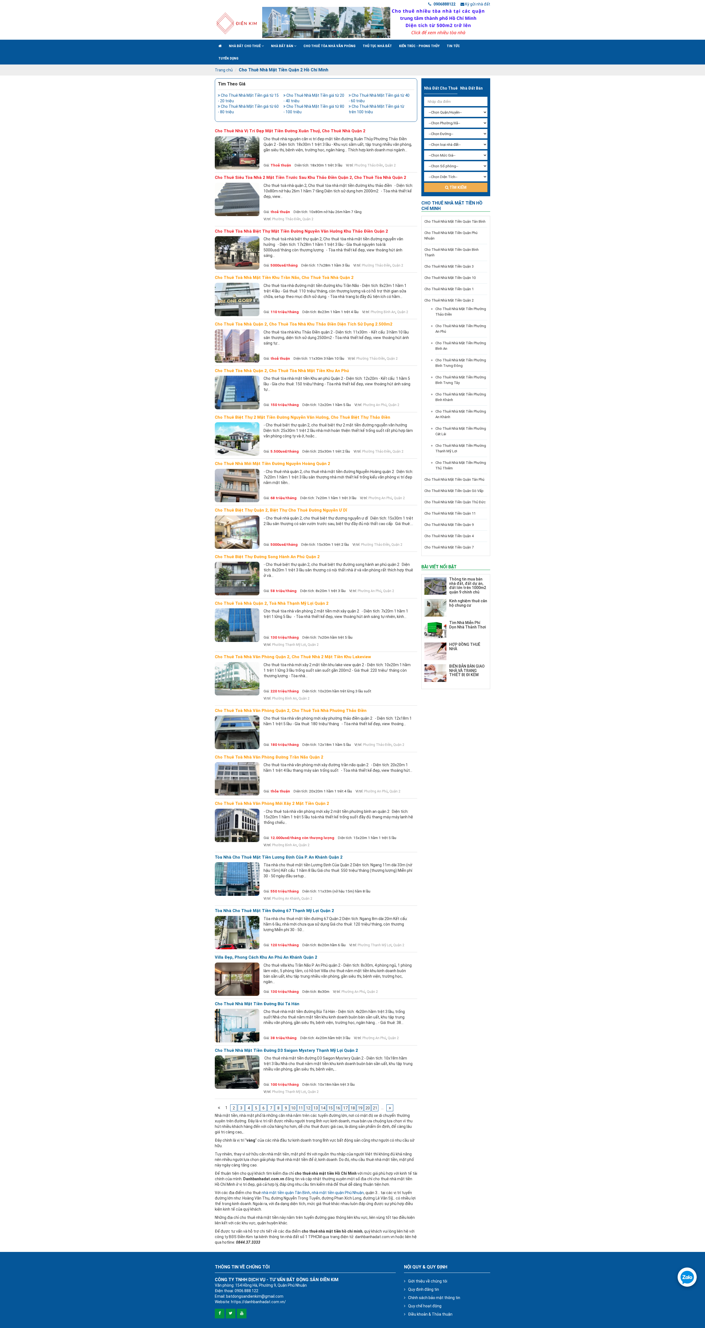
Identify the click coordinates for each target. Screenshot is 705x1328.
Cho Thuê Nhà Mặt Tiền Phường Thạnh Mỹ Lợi (460, 448)
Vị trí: (350, 165)
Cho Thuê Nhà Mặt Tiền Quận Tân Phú (454, 479)
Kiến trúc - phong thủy (419, 46)
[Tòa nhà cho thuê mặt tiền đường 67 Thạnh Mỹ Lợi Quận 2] (237, 932)
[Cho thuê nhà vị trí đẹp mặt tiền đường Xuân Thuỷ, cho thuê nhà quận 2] (237, 153)
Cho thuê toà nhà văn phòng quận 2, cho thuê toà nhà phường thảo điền (291, 710)
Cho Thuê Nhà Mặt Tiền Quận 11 (450, 513)
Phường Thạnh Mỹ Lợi (289, 645)
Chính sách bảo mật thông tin (434, 1297)
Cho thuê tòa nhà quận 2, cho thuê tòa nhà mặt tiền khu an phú (282, 371)
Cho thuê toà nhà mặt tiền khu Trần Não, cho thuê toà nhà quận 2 (284, 277)
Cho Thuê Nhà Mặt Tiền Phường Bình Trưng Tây (460, 380)
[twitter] (230, 1313)
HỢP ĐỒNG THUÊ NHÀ (464, 646)
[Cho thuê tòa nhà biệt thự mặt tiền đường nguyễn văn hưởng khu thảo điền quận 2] (237, 253)
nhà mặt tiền (273, 1192)
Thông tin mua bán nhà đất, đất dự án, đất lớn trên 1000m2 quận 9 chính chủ (467, 585)
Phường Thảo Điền (368, 165)
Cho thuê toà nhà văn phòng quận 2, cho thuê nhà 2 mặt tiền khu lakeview (293, 657)
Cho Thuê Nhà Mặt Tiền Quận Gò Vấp (454, 491)
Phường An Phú (375, 405)
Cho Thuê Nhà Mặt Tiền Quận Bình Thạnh (451, 252)
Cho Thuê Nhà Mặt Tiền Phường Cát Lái (460, 431)
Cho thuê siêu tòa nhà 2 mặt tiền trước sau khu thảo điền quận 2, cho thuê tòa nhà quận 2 (310, 177)
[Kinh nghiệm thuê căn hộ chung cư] (435, 608)
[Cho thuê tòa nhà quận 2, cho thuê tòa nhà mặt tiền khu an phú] (237, 392)
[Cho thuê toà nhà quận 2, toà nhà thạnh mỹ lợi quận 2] (237, 625)
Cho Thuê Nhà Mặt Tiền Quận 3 (449, 266)
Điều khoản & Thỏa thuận (430, 1314)
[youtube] (241, 1313)
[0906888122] (687, 1277)
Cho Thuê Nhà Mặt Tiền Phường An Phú (460, 329)
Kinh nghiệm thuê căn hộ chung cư (468, 603)
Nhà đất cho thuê (245, 46)
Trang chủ (224, 70)
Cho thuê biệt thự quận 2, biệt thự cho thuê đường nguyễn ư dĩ (281, 510)
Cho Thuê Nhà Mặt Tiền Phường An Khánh (460, 414)
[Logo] (236, 23)
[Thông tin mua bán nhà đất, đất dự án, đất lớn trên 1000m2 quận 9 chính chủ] (435, 586)
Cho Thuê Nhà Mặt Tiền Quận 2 (449, 300)
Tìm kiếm (458, 187)
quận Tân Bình (297, 1192)
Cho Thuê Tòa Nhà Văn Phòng (329, 46)
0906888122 (444, 4)
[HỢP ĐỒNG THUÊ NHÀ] (435, 651)
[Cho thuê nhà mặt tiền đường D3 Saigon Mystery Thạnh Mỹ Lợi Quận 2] (237, 1072)
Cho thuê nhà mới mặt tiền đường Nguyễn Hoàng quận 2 (272, 463)
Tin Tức (453, 46)
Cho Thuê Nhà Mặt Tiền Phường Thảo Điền (460, 311)
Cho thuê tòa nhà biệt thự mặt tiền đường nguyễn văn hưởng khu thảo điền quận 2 (301, 231)
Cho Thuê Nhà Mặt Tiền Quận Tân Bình (455, 221)
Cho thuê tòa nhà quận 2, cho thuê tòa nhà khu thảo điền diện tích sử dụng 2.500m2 (303, 324)
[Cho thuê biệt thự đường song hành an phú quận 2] (237, 578)
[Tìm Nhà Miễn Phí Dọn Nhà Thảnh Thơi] (435, 629)
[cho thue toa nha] (376, 22)
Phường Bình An (383, 312)
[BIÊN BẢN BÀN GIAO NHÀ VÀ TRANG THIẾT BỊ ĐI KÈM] (435, 673)
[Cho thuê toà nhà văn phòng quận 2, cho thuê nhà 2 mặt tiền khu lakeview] (237, 678)
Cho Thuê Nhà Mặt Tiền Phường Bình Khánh (460, 397)
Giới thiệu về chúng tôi (427, 1281)
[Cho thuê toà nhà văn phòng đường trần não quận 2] (237, 778)
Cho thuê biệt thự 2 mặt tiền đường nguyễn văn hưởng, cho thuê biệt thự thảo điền (302, 417)
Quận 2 (390, 165)
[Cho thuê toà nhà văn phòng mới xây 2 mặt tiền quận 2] (237, 825)
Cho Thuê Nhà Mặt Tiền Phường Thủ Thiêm (460, 465)
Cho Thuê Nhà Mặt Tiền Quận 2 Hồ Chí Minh (283, 69)
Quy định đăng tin (423, 1289)
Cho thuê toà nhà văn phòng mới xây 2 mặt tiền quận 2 (272, 803)
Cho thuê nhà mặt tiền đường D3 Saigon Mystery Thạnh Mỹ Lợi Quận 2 (286, 1050)
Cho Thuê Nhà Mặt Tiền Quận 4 (449, 536)
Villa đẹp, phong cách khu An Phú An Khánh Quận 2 (266, 957)
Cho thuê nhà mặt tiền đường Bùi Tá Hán (257, 1004)
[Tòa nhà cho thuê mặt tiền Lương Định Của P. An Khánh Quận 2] (237, 879)
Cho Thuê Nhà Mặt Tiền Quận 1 (449, 289)
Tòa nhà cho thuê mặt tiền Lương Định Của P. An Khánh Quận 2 (279, 857)
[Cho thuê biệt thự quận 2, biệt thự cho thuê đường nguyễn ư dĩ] (237, 532)
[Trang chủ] (220, 46)
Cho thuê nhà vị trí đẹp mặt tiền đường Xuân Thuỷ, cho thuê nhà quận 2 (290, 131)
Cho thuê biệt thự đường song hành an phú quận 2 (267, 557)
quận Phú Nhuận (349, 1192)
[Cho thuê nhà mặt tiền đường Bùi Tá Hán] (237, 1025)
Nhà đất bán (282, 46)
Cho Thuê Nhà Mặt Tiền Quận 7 (449, 547)
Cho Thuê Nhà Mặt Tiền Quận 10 (450, 278)
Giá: (267, 165)
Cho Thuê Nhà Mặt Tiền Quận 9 (449, 525)
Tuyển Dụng (228, 58)
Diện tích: (302, 165)
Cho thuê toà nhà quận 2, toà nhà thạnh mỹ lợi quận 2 (272, 603)
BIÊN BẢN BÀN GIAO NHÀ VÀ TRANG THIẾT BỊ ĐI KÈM (467, 670)
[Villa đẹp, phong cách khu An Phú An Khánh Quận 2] (237, 979)
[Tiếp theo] (389, 1107)
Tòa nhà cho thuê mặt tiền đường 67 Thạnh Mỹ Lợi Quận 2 (274, 910)
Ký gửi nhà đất (477, 4)
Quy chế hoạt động (424, 1306)
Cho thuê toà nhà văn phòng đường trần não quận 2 (269, 757)
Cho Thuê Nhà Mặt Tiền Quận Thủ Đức (455, 502)
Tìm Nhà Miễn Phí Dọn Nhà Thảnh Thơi (467, 624)
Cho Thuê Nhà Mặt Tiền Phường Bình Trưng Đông (460, 363)
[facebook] (219, 1313)
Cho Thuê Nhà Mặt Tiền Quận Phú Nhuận (451, 235)
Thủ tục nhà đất (377, 46)
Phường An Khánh (286, 898)
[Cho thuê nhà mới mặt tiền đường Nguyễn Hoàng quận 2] (237, 485)
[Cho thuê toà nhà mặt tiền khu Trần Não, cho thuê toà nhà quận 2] (237, 299)
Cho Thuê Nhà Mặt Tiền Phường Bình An (460, 346)
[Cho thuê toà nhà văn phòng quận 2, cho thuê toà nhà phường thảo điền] (237, 732)
